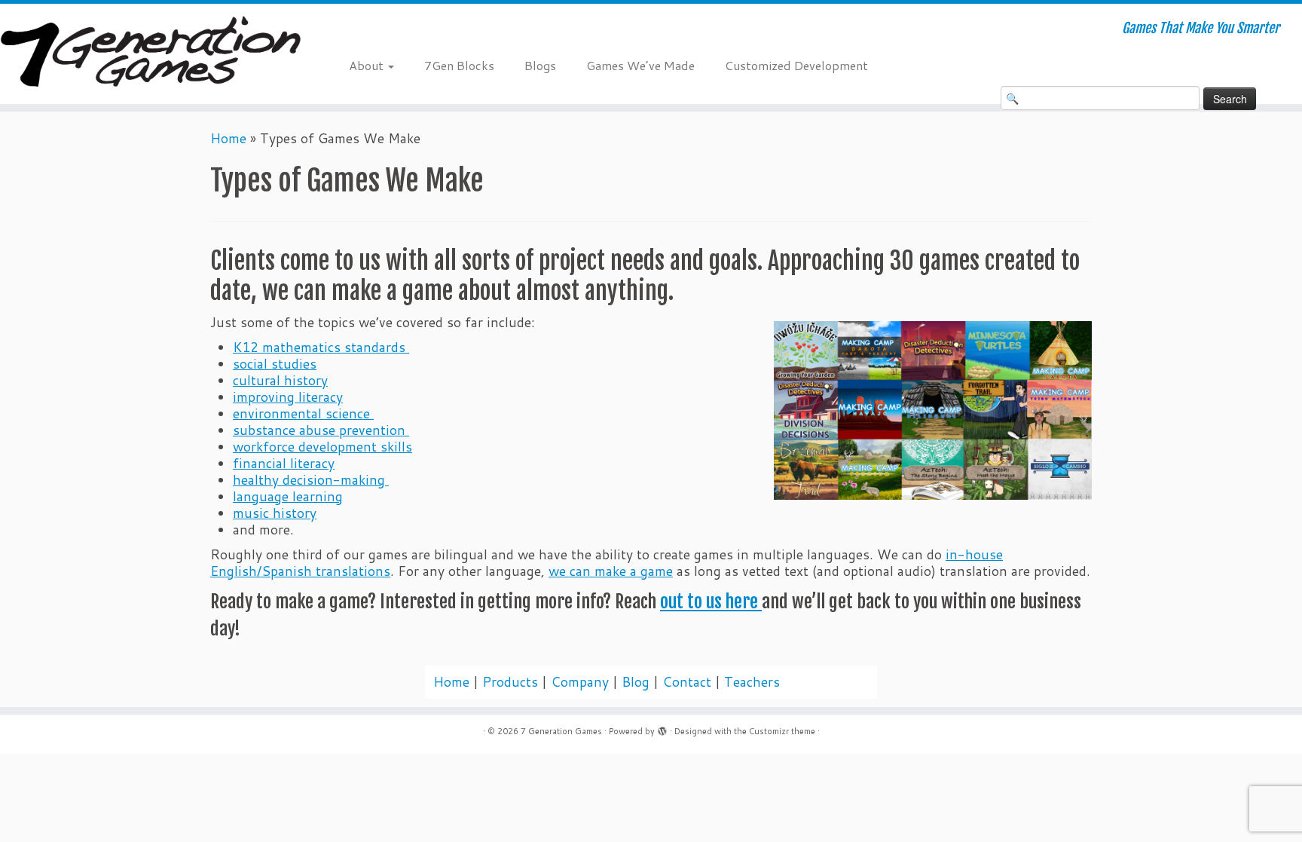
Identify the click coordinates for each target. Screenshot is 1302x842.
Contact (686, 681)
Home (228, 138)
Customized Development (796, 65)
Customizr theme (782, 731)
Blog (635, 681)
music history (274, 513)
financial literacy (284, 463)
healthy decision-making (311, 479)
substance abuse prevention (321, 430)
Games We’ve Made (640, 65)
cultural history (280, 380)
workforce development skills (322, 446)
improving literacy (288, 396)
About (368, 65)
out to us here (711, 601)
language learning (288, 496)
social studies (274, 363)
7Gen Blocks (459, 65)
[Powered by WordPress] (662, 728)
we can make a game (611, 571)
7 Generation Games (561, 731)
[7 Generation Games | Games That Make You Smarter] (150, 53)
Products (510, 681)
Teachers (752, 681)
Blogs (540, 65)
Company (580, 681)
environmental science (303, 413)
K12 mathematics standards (321, 347)
